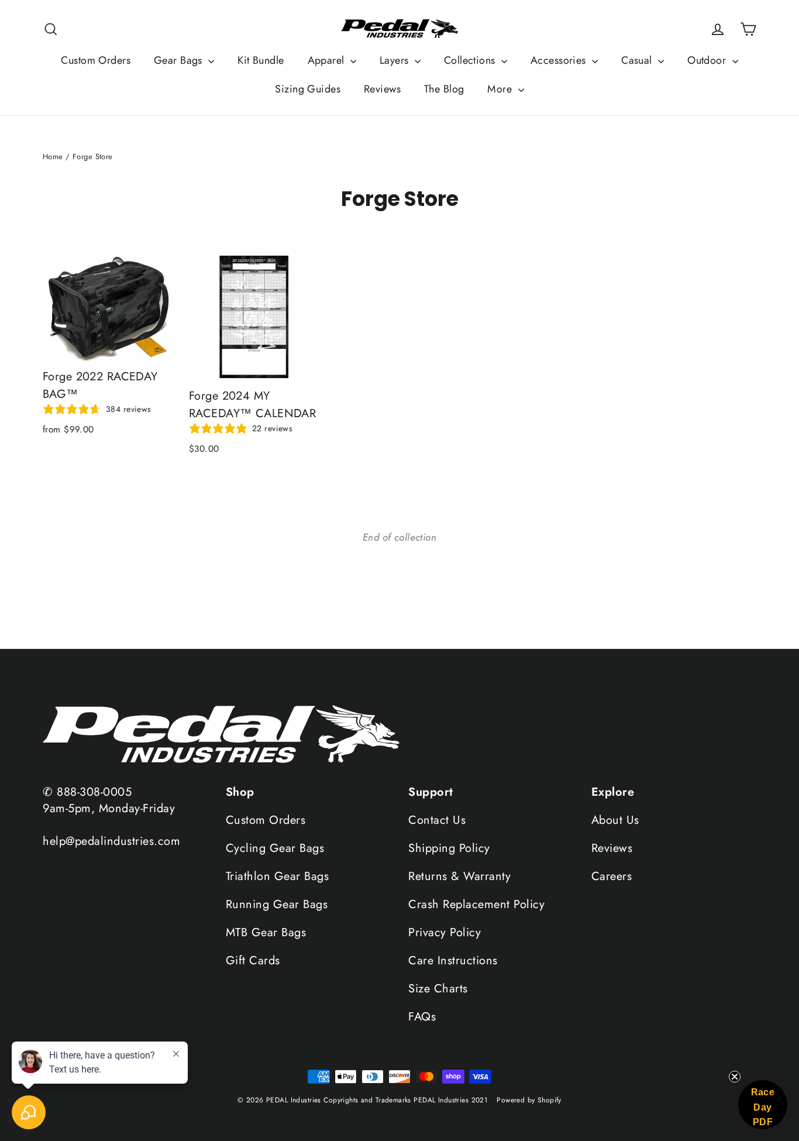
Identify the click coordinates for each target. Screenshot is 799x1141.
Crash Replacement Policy (476, 904)
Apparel (327, 60)
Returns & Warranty (459, 876)
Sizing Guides (307, 89)
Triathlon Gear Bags (277, 876)
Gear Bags (179, 60)
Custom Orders (95, 60)
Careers (611, 876)
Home (53, 156)
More (501, 89)
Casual (638, 60)
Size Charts (438, 988)
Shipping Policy (449, 848)
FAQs (422, 1016)
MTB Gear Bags (266, 932)
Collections (471, 60)
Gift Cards (253, 960)
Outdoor (708, 60)
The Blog (444, 89)
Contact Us (437, 820)
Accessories (560, 60)
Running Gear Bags (277, 904)
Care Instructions (453, 960)
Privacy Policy (444, 932)
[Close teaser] (735, 1076)
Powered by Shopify (529, 1100)
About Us (615, 820)
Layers (396, 60)
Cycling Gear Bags (275, 848)
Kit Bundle (260, 60)
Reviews (382, 89)
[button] (762, 1104)
